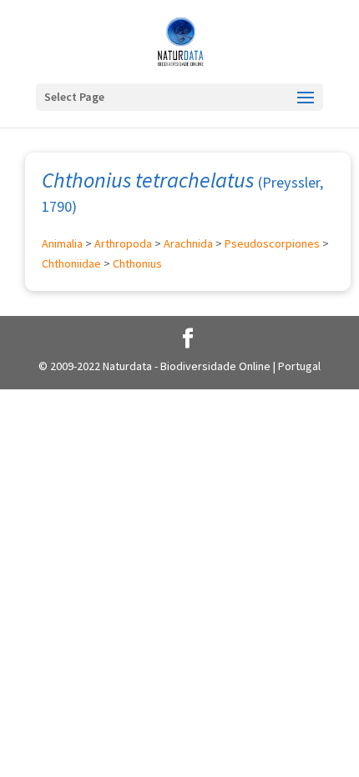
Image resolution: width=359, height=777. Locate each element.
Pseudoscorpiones (272, 243)
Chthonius (137, 263)
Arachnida (188, 243)
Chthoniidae (71, 263)
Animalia (62, 243)
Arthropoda (123, 243)
